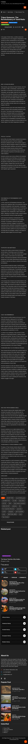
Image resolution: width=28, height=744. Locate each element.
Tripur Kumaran (5, 516)
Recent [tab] (6, 577)
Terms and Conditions (8, 729)
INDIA (10, 503)
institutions (14, 506)
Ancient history (12, 598)
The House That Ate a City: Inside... (11, 559)
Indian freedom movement (19, 503)
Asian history (10, 12)
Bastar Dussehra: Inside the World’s (19, 707)
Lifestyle (11, 606)
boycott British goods (20, 497)
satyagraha (10, 511)
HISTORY (4, 503)
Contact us (6, 731)
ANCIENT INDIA (10, 497)
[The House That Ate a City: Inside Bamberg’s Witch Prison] (6, 690)
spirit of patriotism (19, 511)
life (19, 506)
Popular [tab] (14, 577)
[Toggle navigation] (25, 7)
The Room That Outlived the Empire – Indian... (17, 591)
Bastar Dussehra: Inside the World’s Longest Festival (17, 600)
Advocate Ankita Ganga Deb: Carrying (18, 717)
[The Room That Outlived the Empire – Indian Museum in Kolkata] (6, 699)
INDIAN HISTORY (6, 506)
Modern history (5, 24)
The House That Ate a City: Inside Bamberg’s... (16, 583)
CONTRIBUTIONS (6, 500)
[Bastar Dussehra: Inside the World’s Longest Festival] (6, 708)
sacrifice (4, 511)
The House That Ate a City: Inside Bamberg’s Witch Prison (12, 3)
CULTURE (14, 500)
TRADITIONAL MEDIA (12, 514)
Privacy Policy (7, 728)
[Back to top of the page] (25, 741)
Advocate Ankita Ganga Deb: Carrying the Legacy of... (17, 608)
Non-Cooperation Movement (8, 508)
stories (3, 514)
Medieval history (13, 22)
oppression (19, 508)
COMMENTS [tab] (22, 577)
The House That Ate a (18, 689)
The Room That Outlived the (19, 698)
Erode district (22, 500)
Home (4, 12)
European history (6, 555)
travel (20, 514)
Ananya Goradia (8, 27)
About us (5, 732)
